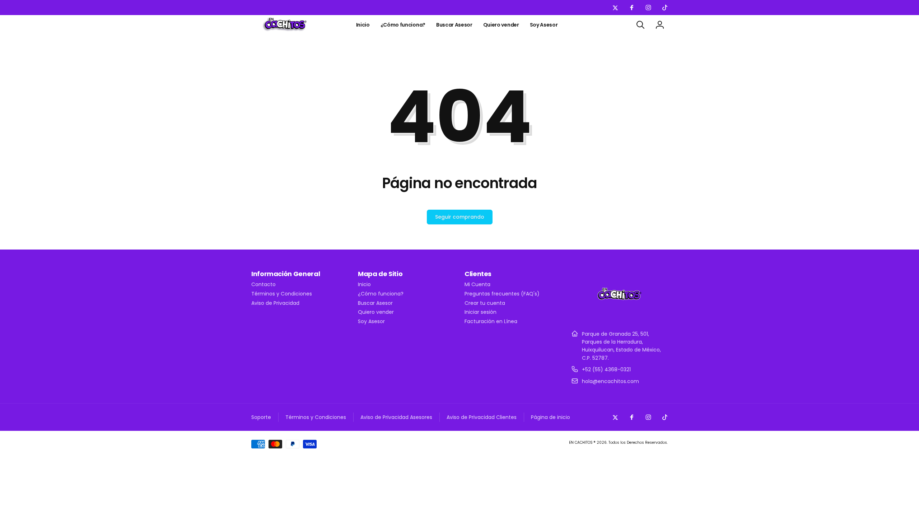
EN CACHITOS (581, 442)
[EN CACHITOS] (619, 316)
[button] (640, 25)
